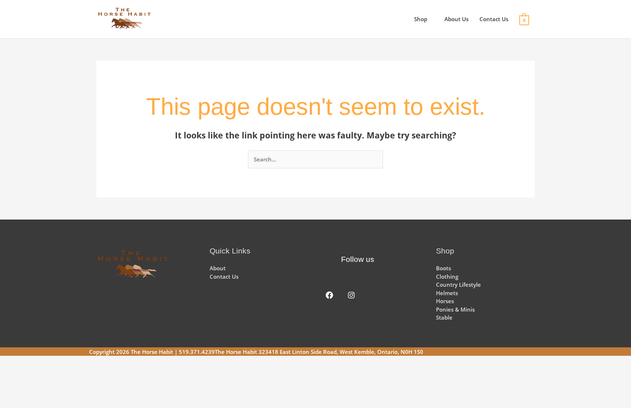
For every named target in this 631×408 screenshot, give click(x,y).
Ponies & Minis (455, 309)
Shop (420, 19)
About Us (456, 19)
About (218, 268)
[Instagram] (351, 295)
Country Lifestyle (458, 284)
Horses (445, 301)
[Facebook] (329, 295)
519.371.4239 (197, 351)
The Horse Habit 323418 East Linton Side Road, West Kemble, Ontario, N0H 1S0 (319, 351)
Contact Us (493, 19)
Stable (444, 317)
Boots (443, 268)
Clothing (447, 276)
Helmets (447, 293)
